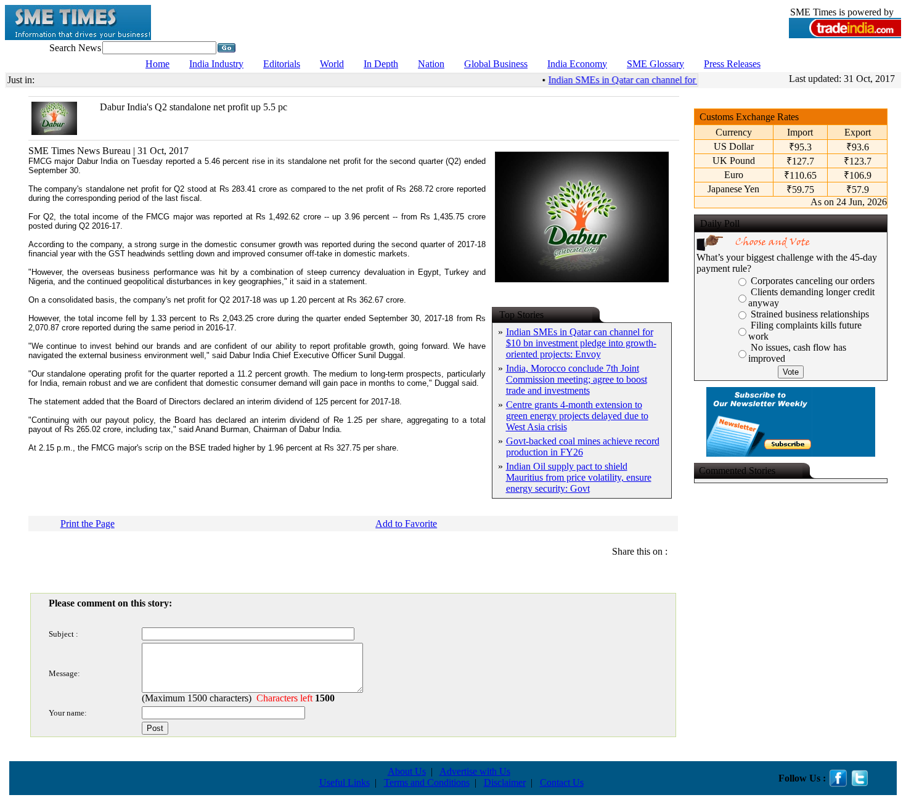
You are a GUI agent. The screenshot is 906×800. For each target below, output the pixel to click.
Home (157, 64)
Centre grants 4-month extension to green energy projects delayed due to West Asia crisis (577, 415)
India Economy (577, 64)
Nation (431, 64)
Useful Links (344, 782)
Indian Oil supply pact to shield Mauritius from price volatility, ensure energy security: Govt (578, 477)
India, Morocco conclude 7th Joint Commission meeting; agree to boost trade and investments (576, 379)
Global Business (496, 64)
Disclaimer (505, 782)
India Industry (216, 64)
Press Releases (732, 64)
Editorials (281, 64)
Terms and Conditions (427, 782)
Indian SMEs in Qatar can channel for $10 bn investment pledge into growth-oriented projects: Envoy (581, 343)
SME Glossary (655, 64)
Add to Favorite (406, 523)
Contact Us (562, 782)
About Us (407, 771)
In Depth (381, 64)
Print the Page (87, 523)
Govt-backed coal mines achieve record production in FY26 (582, 446)
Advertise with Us (474, 771)
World (332, 64)
